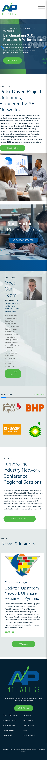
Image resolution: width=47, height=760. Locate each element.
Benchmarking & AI (29, 735)
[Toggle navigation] (41, 8)
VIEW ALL (23, 644)
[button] (44, 46)
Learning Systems (29, 725)
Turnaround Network (9, 725)
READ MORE (12, 148)
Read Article (12, 60)
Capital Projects (28, 720)
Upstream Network (8, 730)
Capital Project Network (9, 720)
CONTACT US (23, 708)
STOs (25, 730)
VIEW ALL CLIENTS (39, 395)
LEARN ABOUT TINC (19, 519)
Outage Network (7, 735)
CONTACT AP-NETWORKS (23, 240)
